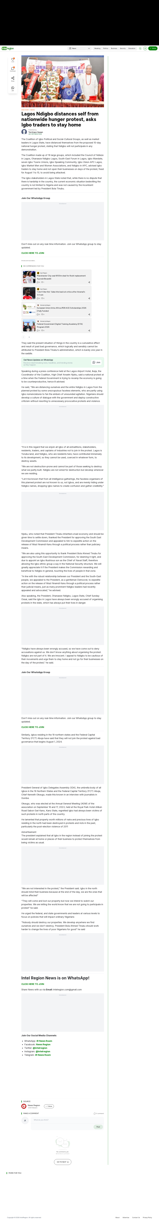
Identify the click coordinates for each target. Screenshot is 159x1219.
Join (98, 362)
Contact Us (136, 1217)
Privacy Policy (147, 1217)
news (32, 110)
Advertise (126, 1217)
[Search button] (140, 48)
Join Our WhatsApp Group (35, 198)
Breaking (97, 48)
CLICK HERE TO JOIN (32, 253)
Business (114, 48)
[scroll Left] (23, 337)
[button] (12, 60)
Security (123, 48)
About (117, 1217)
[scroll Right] (29, 337)
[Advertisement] (79, 19)
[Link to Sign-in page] (145, 48)
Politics (105, 48)
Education (131, 48)
